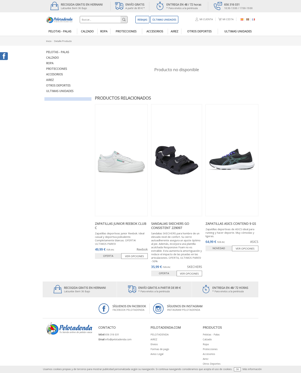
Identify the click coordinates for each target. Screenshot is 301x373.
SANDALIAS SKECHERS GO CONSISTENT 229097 (170, 225)
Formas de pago (159, 349)
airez (174, 31)
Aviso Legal (156, 354)
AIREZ (153, 339)
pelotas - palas (59, 31)
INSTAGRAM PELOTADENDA (185, 307)
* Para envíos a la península (183, 6)
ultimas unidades (238, 31)
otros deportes (199, 31)
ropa (103, 31)
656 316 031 (112, 334)
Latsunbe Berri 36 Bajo (82, 6)
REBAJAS (142, 19)
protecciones (126, 31)
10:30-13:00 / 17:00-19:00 (238, 6)
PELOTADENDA (159, 334)
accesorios (154, 31)
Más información (252, 369)
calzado (87, 31)
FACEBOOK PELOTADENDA (129, 307)
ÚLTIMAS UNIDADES (164, 19)
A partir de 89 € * (135, 6)
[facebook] (4, 56)
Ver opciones (134, 256)
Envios (154, 344)
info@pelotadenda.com (118, 339)
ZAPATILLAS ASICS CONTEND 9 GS (231, 223)
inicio (49, 41)
